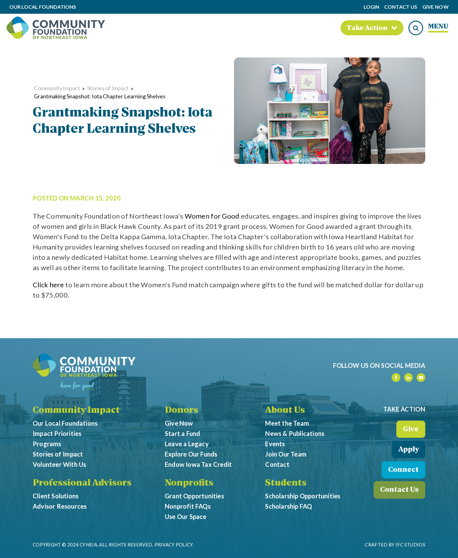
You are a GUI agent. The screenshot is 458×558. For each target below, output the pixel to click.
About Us (285, 410)
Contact (277, 464)
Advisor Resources (60, 506)
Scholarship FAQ (288, 506)
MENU (438, 26)
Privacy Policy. (174, 544)
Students (286, 483)
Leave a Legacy (187, 444)
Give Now (435, 7)
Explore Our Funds (191, 454)
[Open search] (415, 28)
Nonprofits (189, 483)
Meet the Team (287, 423)
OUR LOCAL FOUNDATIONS (42, 7)
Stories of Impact (108, 88)
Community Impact (57, 88)
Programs (47, 444)
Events (275, 444)
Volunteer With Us (59, 464)
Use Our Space (186, 516)
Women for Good (212, 216)
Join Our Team (286, 454)
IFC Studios (410, 544)
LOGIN (371, 7)
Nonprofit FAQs (188, 506)
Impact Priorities (57, 433)
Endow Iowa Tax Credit (198, 464)
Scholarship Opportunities (302, 496)
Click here (48, 284)
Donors (181, 410)
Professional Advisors (82, 483)
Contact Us (400, 7)
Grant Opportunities (194, 496)
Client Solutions (56, 496)
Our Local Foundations (65, 423)
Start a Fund (182, 433)
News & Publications (294, 433)
